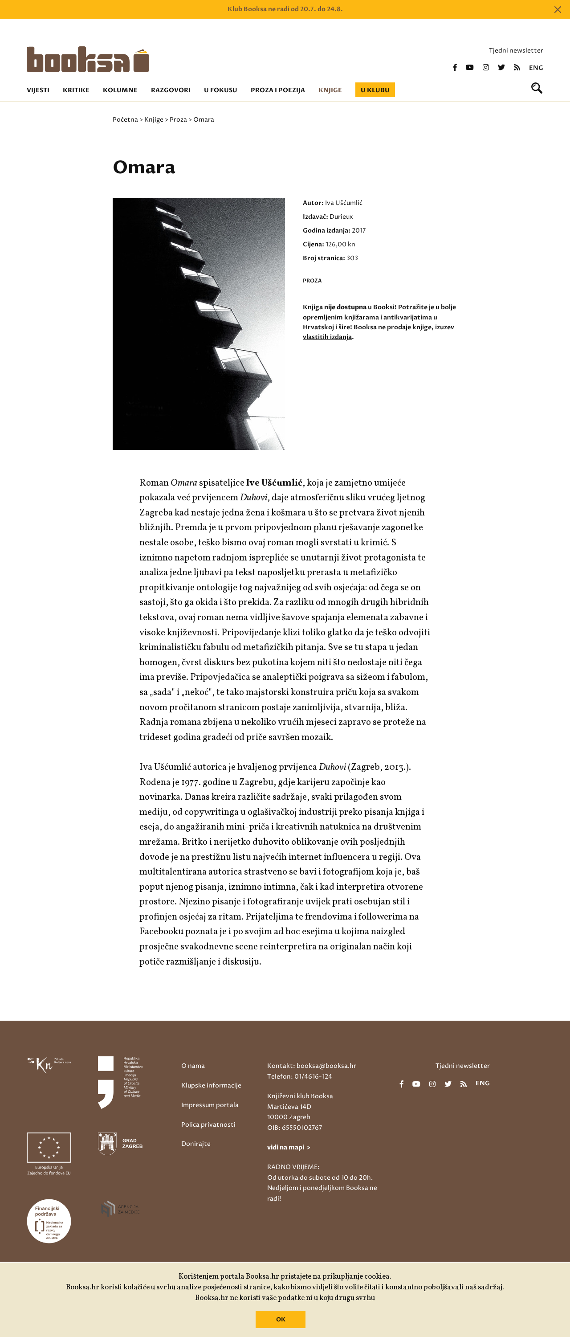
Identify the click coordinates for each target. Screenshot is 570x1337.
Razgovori (171, 90)
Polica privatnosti (208, 1124)
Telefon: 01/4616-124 (299, 1076)
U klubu (375, 90)
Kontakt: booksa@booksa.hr (311, 1066)
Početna (125, 119)
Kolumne (120, 90)
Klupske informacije (211, 1085)
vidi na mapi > (288, 1147)
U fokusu (220, 90)
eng (536, 68)
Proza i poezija (278, 90)
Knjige (330, 90)
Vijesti (38, 90)
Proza (178, 119)
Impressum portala (210, 1105)
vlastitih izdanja (327, 337)
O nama (193, 1066)
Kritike (76, 90)
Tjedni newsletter (516, 50)
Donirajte (196, 1144)
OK (280, 1320)
